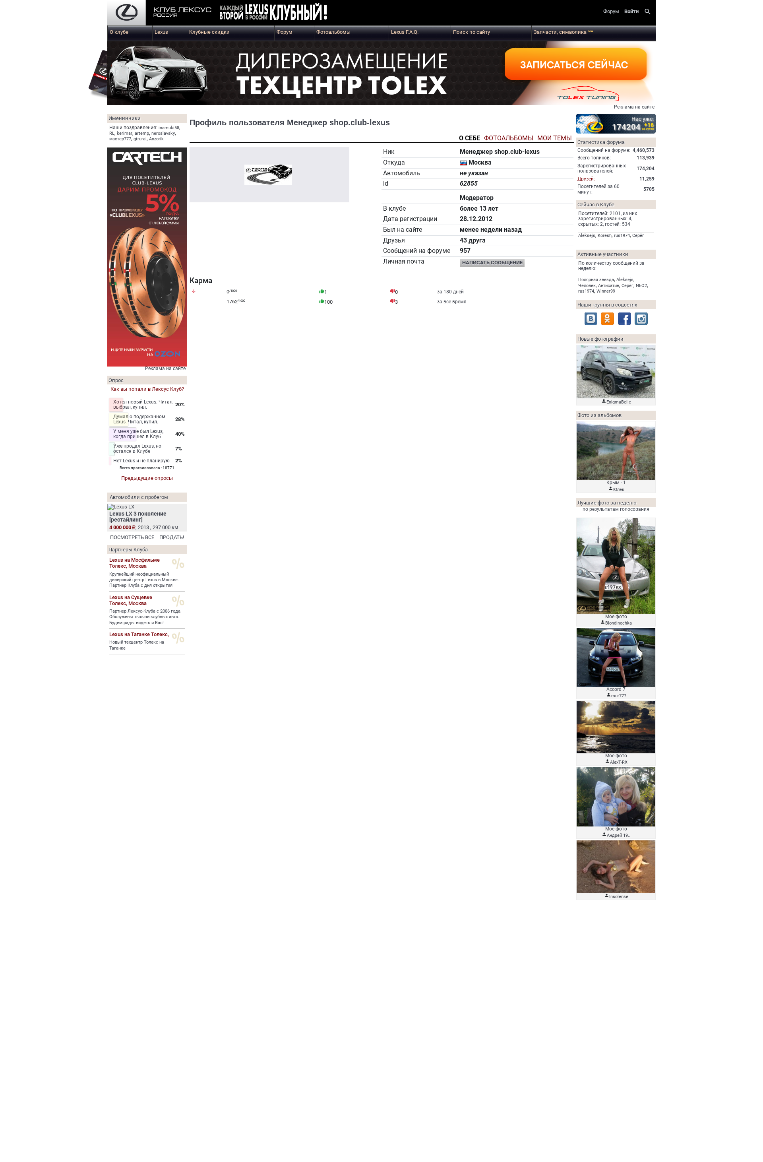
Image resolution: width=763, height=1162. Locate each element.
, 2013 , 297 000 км (143, 527)
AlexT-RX (618, 762)
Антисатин (608, 285)
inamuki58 (169, 127)
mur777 (618, 695)
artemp (142, 133)
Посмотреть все (132, 537)
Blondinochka (618, 623)
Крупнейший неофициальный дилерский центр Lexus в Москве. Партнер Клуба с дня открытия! (144, 580)
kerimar (124, 133)
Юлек (618, 489)
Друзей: (586, 179)
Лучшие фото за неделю (607, 503)
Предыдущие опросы (147, 478)
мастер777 (120, 139)
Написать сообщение (492, 263)
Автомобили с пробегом (139, 497)
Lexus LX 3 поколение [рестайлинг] (138, 516)
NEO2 (641, 285)
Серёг (638, 235)
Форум (284, 32)
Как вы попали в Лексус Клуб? (147, 389)
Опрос (116, 380)
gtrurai (140, 139)
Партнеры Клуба (128, 550)
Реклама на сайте (634, 107)
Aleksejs (586, 235)
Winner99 (605, 291)
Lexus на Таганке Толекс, (139, 634)
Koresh (605, 235)
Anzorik (156, 139)
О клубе (119, 32)
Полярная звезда (596, 279)
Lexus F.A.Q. (404, 32)
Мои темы (554, 138)
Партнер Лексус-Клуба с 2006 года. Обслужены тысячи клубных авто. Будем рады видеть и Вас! (145, 617)
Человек (587, 285)
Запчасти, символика (563, 32)
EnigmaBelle (618, 402)
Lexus (161, 32)
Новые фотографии (600, 339)
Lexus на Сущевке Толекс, (130, 600)
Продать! (171, 537)
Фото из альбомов (599, 415)
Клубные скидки (209, 32)
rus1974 (622, 235)
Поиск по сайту (471, 32)
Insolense (618, 896)
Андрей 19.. (618, 835)
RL (111, 133)
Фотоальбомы (333, 32)
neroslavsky (163, 133)
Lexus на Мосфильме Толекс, (134, 563)
